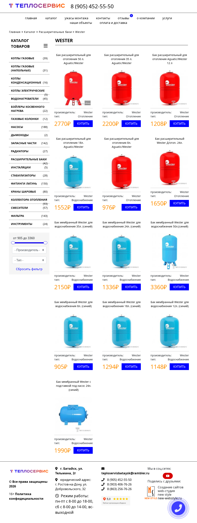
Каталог (51, 18)
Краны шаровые (29, 191)
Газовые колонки (29, 119)
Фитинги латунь (29, 183)
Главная (31, 18)
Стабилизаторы (29, 175)
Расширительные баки (55, 32)
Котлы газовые (29, 58)
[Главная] (37, 6)
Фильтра (29, 216)
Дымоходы (29, 135)
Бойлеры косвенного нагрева (29, 109)
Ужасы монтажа (76, 18)
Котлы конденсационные (29, 80)
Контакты (103, 18)
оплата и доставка (113, 23)
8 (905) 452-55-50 (92, 6)
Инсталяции (29, 167)
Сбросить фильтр (29, 269)
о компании (146, 18)
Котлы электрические (29, 92)
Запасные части (29, 143)
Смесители (29, 208)
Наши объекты (81, 23)
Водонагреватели (29, 98)
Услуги (167, 18)
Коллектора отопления (29, 201)
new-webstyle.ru (170, 498)
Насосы (29, 127)
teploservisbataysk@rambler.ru (125, 473)
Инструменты (29, 224)
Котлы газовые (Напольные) (29, 68)
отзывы (125, 17)
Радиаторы (29, 151)
